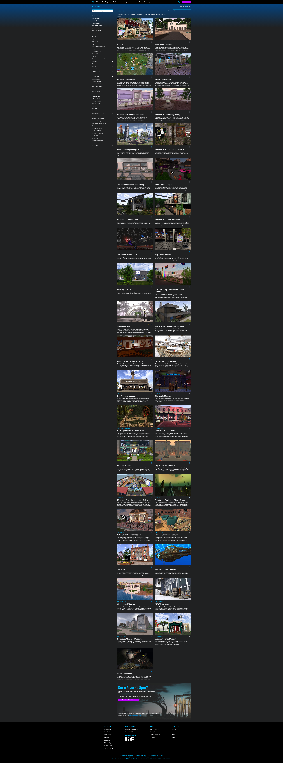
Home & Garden (96, 74)
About (173, 732)
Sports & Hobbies (96, 130)
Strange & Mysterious (97, 133)
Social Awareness (96, 126)
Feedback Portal (108, 748)
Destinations (107, 740)
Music (93, 93)
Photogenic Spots (96, 101)
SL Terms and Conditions (126, 755)
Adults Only (95, 145)
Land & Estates (96, 79)
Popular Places (96, 103)
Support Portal (108, 745)
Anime (93, 39)
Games (94, 66)
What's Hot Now (96, 16)
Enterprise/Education (131, 732)
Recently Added (96, 18)
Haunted (94, 69)
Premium (94, 106)
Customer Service (155, 734)
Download (107, 732)
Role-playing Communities (99, 113)
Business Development (131, 729)
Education (97, 6)
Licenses (152, 737)
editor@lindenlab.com (135, 715)
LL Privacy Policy (152, 755)
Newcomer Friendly (97, 25)
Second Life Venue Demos (99, 123)
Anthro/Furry (95, 41)
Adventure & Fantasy (97, 36)
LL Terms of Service (141, 755)
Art (93, 44)
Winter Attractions (97, 143)
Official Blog (107, 743)
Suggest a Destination (128, 699)
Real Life (94, 108)
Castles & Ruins (96, 54)
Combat (94, 56)
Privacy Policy (154, 732)
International (95, 76)
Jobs (173, 734)
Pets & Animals (96, 98)
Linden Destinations (97, 84)
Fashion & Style (96, 64)
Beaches (94, 49)
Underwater (95, 135)
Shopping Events (96, 30)
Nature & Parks (96, 96)
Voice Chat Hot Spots (97, 140)
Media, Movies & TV (97, 86)
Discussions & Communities (99, 58)
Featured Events (96, 23)
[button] (99, 2)
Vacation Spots (96, 138)
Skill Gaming (95, 28)
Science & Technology (98, 118)
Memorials (95, 88)
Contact (174, 729)
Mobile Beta (107, 729)
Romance (94, 116)
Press (173, 737)
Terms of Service (154, 729)
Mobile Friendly (96, 91)
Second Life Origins (97, 121)
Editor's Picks (95, 20)
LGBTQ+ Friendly (96, 81)
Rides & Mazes (96, 111)
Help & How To (96, 71)
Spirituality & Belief (97, 128)
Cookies (161, 755)
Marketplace (107, 734)
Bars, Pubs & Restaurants (98, 46)
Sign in (180, 2)
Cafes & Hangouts (96, 51)
